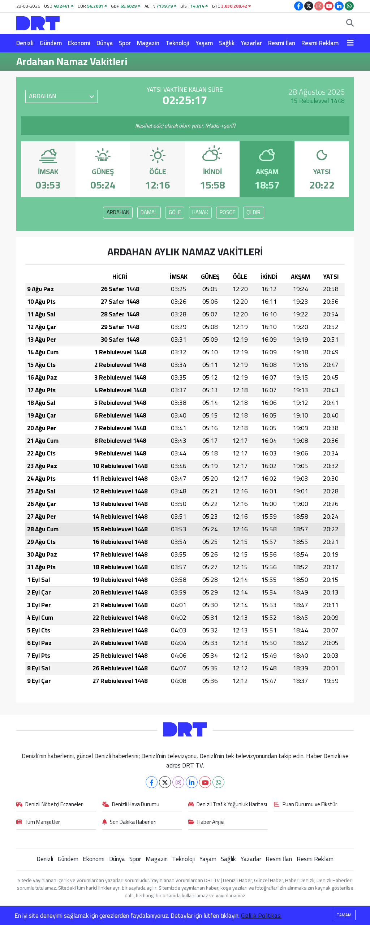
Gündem (51, 43)
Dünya (104, 43)
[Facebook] (152, 782)
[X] (165, 782)
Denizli (25, 43)
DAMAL (149, 212)
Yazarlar (251, 43)
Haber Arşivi (210, 822)
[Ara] (350, 23)
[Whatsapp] (218, 782)
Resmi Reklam (320, 43)
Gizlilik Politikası (261, 915)
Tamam (344, 914)
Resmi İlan (281, 43)
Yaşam (204, 43)
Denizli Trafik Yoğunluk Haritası (232, 804)
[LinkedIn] (192, 782)
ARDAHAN (118, 212)
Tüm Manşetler (42, 822)
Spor (125, 43)
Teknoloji (177, 43)
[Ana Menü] (350, 43)
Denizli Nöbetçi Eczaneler (54, 804)
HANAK (200, 212)
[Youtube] (205, 782)
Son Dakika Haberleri (133, 822)
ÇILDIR (253, 212)
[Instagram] (178, 782)
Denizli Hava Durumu (135, 804)
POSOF (227, 212)
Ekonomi (79, 43)
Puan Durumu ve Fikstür (310, 804)
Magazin (148, 43)
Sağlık (227, 43)
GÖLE (175, 212)
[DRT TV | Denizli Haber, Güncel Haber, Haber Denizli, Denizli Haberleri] (38, 22)
